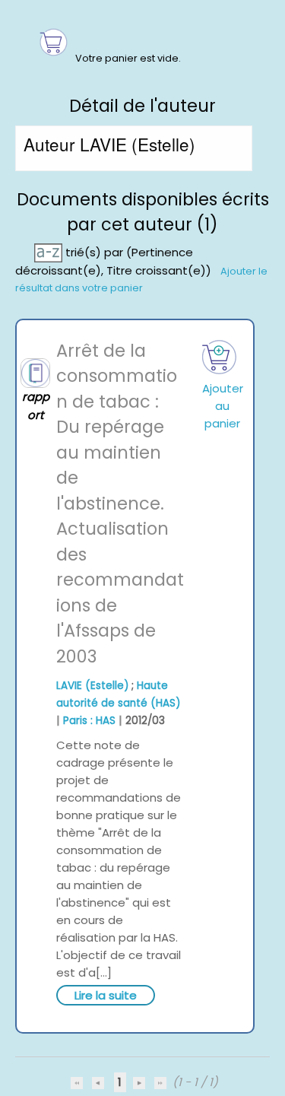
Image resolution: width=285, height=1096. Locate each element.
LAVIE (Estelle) (92, 685)
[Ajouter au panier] (220, 357)
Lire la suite (105, 995)
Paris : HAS (89, 720)
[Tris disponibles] (49, 251)
